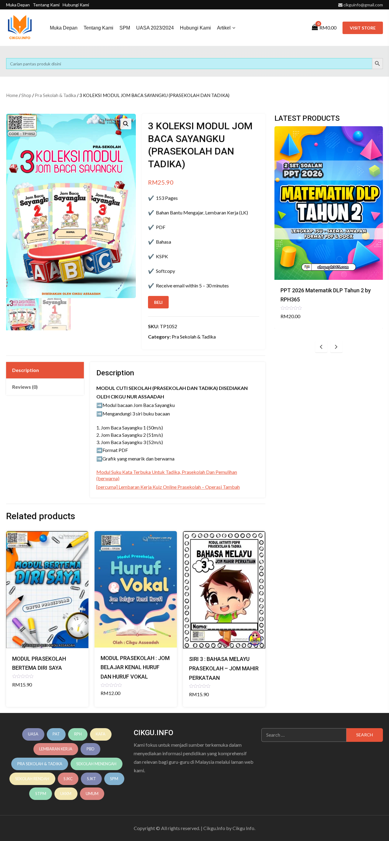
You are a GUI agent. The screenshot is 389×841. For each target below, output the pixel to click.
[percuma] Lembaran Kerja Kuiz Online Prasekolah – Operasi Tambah (168, 487)
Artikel (224, 27)
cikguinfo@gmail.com (363, 4)
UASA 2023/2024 (155, 27)
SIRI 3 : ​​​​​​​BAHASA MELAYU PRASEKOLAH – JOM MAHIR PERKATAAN (224, 668)
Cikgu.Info (214, 828)
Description (25, 370)
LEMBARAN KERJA (55, 748)
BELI (158, 302)
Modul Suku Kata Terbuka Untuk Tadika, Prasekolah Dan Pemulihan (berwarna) (166, 475)
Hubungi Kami (76, 4)
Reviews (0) (25, 387)
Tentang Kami (46, 4)
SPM (124, 27)
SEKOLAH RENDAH (32, 778)
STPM (40, 793)
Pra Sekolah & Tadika (55, 95)
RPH (78, 734)
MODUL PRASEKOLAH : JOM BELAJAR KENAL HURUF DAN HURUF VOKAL (135, 667)
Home (12, 95)
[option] (328, 227)
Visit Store (363, 27)
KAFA (100, 734)
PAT (56, 734)
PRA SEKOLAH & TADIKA (39, 763)
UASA (33, 734)
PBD (91, 748)
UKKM (65, 793)
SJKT (91, 778)
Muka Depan (18, 4)
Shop (26, 95)
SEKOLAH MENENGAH (96, 763)
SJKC (68, 778)
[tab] (45, 370)
